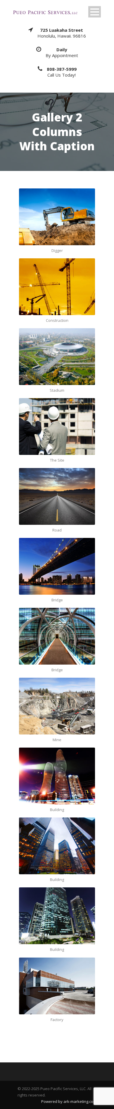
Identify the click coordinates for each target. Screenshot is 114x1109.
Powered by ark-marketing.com (68, 1101)
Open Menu (94, 11)
